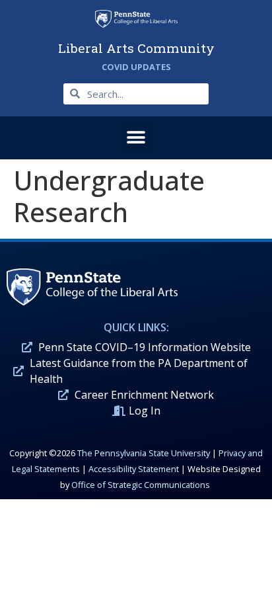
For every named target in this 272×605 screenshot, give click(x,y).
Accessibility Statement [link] (133, 469)
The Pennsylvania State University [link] (143, 453)
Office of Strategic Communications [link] (140, 485)
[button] (136, 138)
